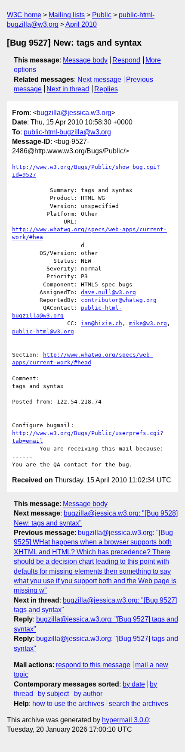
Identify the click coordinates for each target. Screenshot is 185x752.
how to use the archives (68, 703)
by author (88, 693)
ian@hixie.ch (101, 323)
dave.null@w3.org (108, 292)
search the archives (138, 703)
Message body (85, 60)
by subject (53, 693)
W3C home (24, 15)
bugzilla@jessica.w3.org (74, 112)
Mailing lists (67, 15)
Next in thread (67, 89)
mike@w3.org (148, 323)
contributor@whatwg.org (119, 300)
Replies (106, 89)
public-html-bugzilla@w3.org (67, 132)
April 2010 (81, 24)
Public (101, 15)
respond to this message (93, 664)
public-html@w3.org (43, 331)
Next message (99, 79)
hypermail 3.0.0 (125, 720)
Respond (126, 60)
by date (134, 684)
